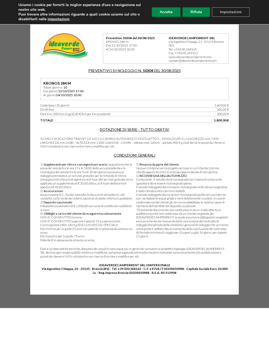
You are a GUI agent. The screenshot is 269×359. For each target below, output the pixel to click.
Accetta (166, 11)
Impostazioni (231, 11)
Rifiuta (196, 11)
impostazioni (58, 19)
